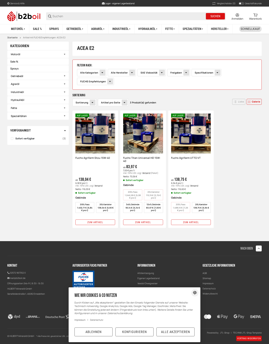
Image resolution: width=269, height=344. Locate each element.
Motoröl (15, 54)
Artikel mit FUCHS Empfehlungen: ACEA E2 (44, 37)
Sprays (14, 68)
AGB (205, 273)
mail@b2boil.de (17, 278)
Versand (98, 185)
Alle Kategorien (89, 72)
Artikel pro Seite (110, 102)
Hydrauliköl (17, 100)
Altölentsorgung (145, 273)
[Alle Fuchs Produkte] (83, 279)
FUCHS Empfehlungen (93, 81)
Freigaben (176, 72)
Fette (14, 108)
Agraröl (15, 84)
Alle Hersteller (119, 72)
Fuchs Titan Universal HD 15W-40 (141, 159)
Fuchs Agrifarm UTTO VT (186, 158)
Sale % (14, 61)
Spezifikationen (204, 72)
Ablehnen (93, 332)
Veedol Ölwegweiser (147, 283)
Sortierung (82, 102)
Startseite (12, 37)
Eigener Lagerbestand (148, 278)
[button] (220, 29)
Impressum (208, 283)
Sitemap (207, 278)
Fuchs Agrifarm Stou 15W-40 (92, 158)
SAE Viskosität (149, 72)
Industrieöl (17, 92)
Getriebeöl (17, 76)
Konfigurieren (134, 332)
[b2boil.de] (23, 16)
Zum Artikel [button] (95, 222)
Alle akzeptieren (175, 332)
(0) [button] (226, 3)
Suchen (215, 16)
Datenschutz (96, 319)
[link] (167, 75)
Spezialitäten (19, 116)
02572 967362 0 (18, 272)
